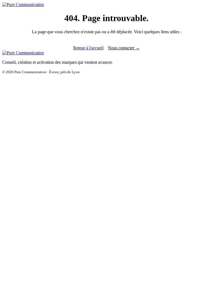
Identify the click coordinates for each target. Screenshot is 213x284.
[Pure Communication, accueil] (23, 4)
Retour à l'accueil (88, 47)
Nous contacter (124, 47)
